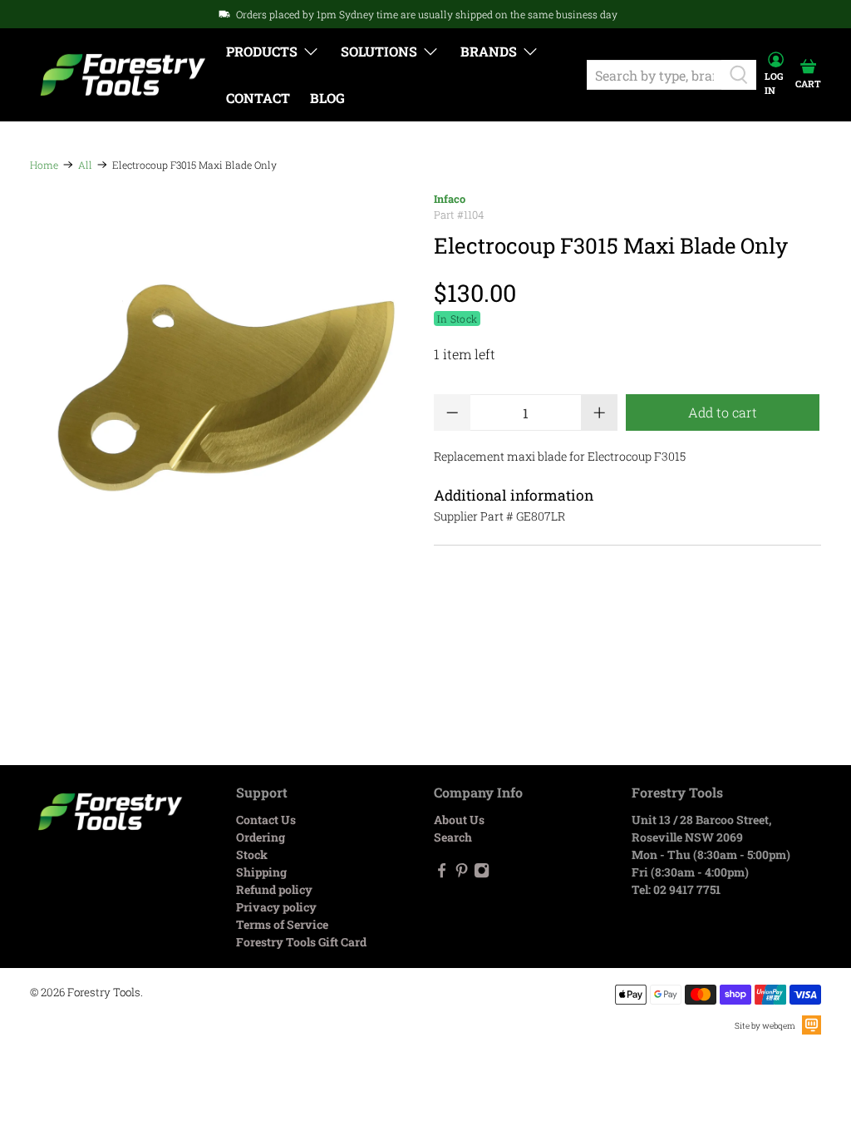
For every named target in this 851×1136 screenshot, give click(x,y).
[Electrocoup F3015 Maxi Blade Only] (223, 385)
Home (44, 165)
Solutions (379, 51)
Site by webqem (765, 1025)
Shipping (261, 872)
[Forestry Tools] (123, 75)
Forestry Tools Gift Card (301, 942)
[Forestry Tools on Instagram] (481, 874)
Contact (258, 97)
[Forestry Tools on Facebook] (442, 874)
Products (262, 51)
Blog (327, 97)
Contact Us (266, 819)
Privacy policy (276, 907)
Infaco (449, 198)
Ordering (260, 837)
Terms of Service (282, 924)
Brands (488, 51)
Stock (252, 854)
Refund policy (274, 889)
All (85, 165)
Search (453, 837)
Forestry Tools (103, 992)
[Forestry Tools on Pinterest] (462, 874)
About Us (459, 819)
